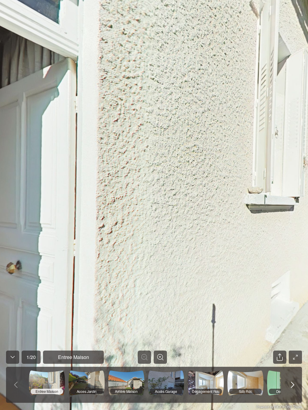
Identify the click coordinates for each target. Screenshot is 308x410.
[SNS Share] (279, 357)
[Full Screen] (295, 357)
